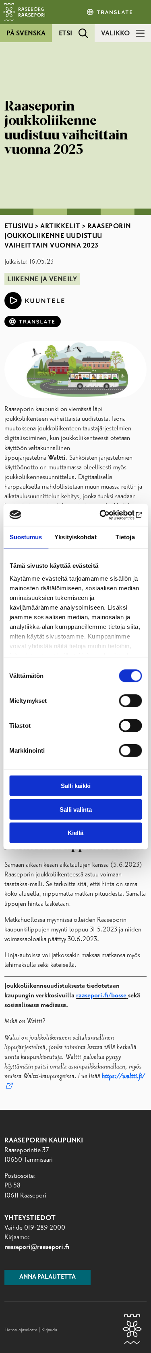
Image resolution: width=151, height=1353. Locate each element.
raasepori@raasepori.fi (36, 1247)
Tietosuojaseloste (20, 1330)
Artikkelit (60, 226)
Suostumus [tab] (26, 537)
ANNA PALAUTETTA (47, 1277)
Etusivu (18, 226)
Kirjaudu (49, 1330)
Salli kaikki (76, 785)
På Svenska (26, 33)
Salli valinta (76, 809)
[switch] (130, 700)
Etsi (65, 33)
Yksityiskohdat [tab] (75, 537)
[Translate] (110, 12)
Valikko (115, 33)
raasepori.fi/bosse (101, 995)
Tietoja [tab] (125, 537)
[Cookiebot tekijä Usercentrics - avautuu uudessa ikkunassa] (107, 515)
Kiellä (75, 832)
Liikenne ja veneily (42, 279)
